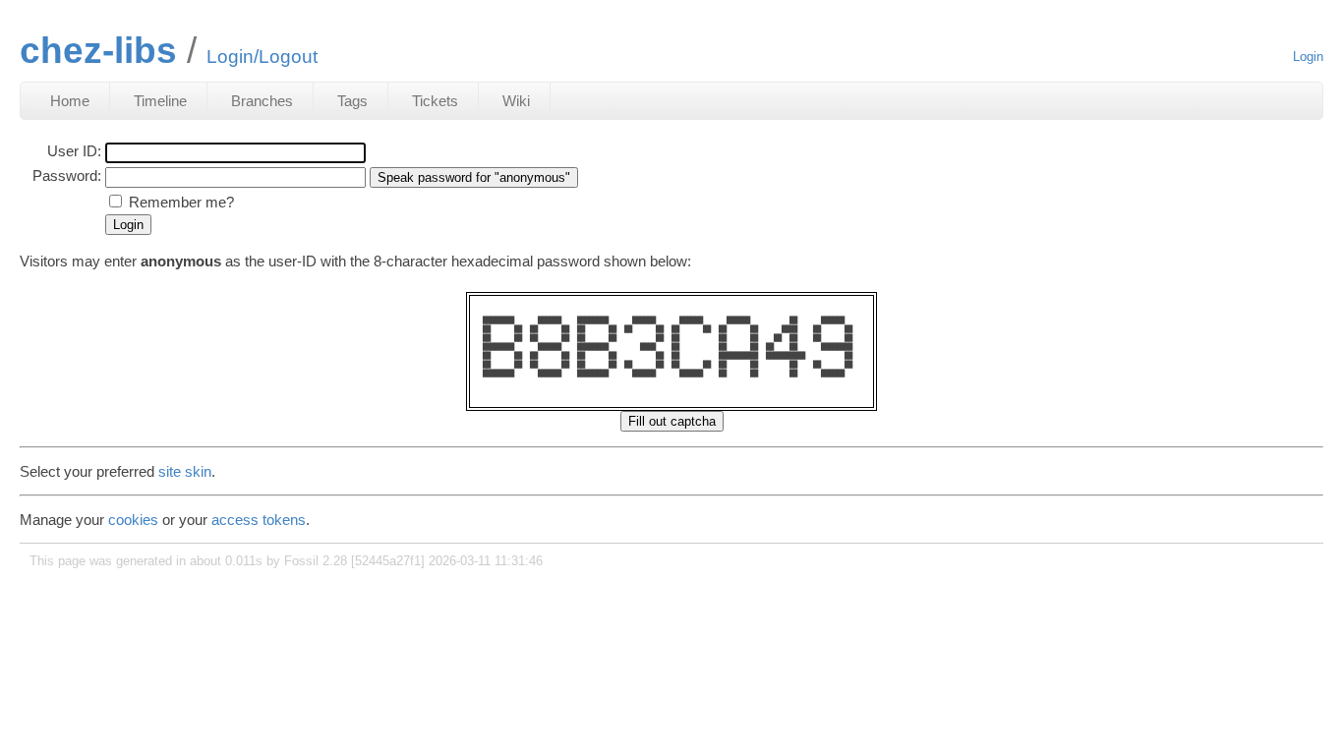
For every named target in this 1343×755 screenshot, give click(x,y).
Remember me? (181, 202)
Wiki (516, 100)
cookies (133, 519)
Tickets (435, 100)
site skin (184, 471)
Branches (262, 100)
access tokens (258, 519)
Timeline (160, 100)
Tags (352, 100)
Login (1308, 56)
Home (69, 100)
